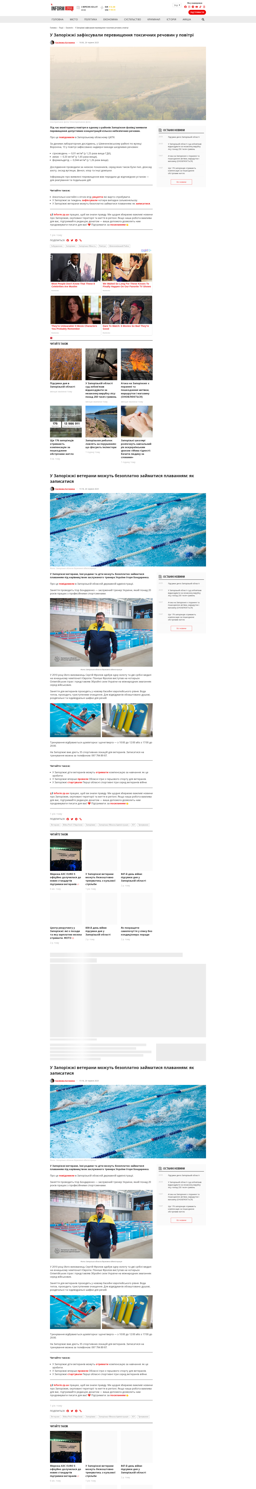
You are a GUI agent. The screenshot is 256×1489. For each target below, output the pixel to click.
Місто (74, 19)
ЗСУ (133, 824)
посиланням (118, 224)
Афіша (187, 19)
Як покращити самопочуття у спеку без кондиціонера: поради (136, 931)
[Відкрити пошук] (203, 19)
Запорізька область (87, 246)
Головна (57, 19)
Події (61, 27)
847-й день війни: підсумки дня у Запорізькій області (133, 877)
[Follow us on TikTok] (200, 7)
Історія (171, 19)
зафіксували (90, 200)
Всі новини (181, 182)
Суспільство (132, 19)
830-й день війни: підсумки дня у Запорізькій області (98, 931)
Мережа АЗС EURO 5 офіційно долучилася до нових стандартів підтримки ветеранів (65, 879)
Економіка (110, 19)
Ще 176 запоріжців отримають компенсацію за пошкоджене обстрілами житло (62, 447)
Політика (90, 19)
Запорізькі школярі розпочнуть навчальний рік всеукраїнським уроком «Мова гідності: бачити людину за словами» (136, 449)
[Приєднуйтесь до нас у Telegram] (193, 7)
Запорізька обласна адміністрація (113, 824)
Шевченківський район (119, 246)
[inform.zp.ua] (62, 8)
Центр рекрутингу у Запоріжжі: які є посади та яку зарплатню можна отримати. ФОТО (66, 1413)
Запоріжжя (70, 246)
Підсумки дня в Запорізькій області (62, 385)
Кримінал (153, 19)
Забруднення (56, 246)
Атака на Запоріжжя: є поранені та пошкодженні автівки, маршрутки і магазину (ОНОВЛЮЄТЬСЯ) (135, 390)
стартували (75, 782)
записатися (143, 203)
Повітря (102, 246)
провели (83, 779)
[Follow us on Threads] (204, 7)
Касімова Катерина (65, 42)
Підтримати (197, 12)
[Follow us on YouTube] (196, 7)
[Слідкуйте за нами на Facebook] (185, 7)
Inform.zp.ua (61, 214)
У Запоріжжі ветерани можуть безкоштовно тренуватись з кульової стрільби (100, 879)
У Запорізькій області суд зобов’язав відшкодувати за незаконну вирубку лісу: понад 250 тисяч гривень (101, 390)
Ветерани (55, 824)
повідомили (67, 137)
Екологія (69, 27)
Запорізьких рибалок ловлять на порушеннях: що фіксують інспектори (101, 444)
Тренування (143, 824)
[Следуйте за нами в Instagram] (189, 7)
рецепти (98, 196)
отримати (102, 772)
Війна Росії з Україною (72, 824)
